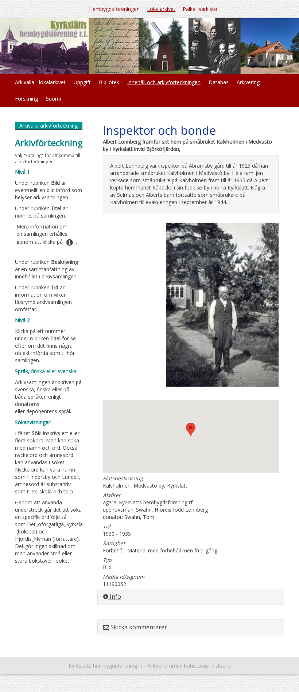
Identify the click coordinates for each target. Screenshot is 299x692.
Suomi (53, 98)
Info (114, 597)
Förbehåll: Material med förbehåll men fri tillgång (160, 550)
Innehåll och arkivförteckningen (164, 82)
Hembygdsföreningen (114, 8)
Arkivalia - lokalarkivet (40, 82)
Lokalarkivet (161, 8)
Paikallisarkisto (200, 8)
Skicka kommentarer (138, 627)
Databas (219, 82)
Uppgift (82, 82)
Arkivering (248, 82)
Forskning (26, 98)
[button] (190, 429)
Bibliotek (109, 82)
